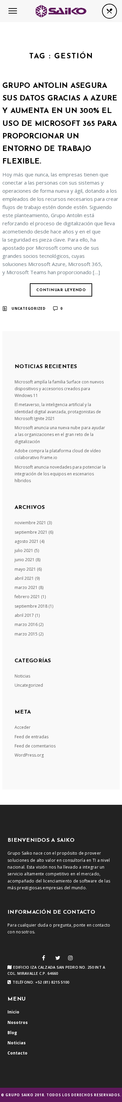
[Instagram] (70, 958)
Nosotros (17, 1022)
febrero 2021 (27, 597)
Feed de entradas (31, 737)
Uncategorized (29, 308)
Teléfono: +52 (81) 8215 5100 (41, 982)
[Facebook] (43, 958)
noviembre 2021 (30, 523)
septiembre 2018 (31, 606)
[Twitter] (57, 958)
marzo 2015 (26, 634)
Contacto (17, 1053)
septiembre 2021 (31, 532)
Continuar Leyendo (61, 290)
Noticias (22, 676)
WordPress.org (29, 755)
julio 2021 (24, 550)
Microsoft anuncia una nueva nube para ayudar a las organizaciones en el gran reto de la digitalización (60, 434)
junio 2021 (25, 560)
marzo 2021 (26, 587)
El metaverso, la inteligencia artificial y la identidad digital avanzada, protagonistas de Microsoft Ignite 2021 (58, 411)
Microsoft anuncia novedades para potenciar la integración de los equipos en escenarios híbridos (60, 474)
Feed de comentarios (35, 746)
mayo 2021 (25, 569)
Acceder (22, 727)
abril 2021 (24, 578)
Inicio (13, 1012)
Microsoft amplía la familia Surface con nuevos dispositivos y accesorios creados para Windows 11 (59, 389)
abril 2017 (24, 615)
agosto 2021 (27, 541)
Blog (12, 1033)
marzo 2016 (26, 624)
